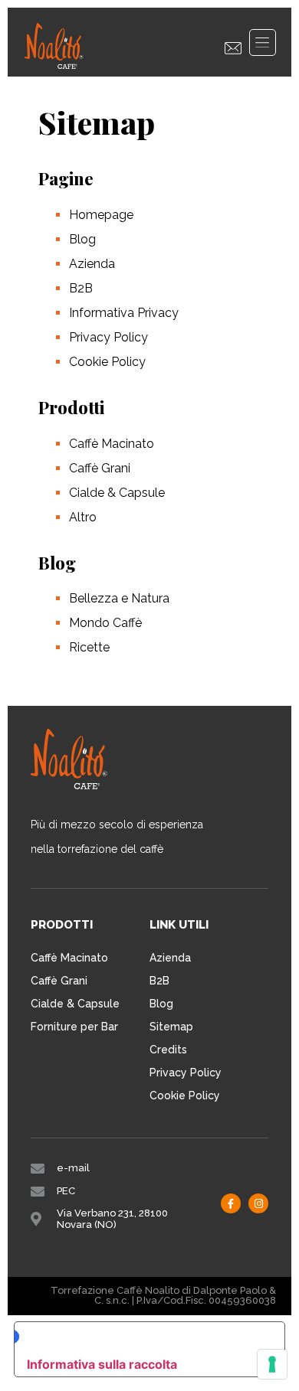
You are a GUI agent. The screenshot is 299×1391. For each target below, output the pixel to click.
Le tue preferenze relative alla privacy (140, 1336)
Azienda (92, 263)
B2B (81, 288)
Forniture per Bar (74, 1026)
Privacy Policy (108, 337)
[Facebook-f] (231, 1203)
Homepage (101, 214)
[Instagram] (258, 1203)
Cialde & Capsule (117, 492)
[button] (262, 42)
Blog (82, 239)
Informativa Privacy (124, 312)
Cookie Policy (107, 361)
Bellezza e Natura (119, 598)
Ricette (89, 647)
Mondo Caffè (105, 623)
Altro (83, 517)
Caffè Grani (99, 468)
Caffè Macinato (111, 443)
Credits (168, 1049)
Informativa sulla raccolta (102, 1364)
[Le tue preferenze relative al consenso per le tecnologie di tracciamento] (272, 1364)
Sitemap (171, 1026)
